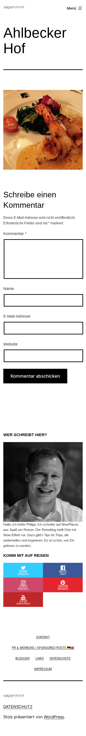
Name (8, 288)
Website (10, 344)
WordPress (54, 717)
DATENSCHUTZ (17, 706)
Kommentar (14, 233)
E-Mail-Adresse (16, 316)
